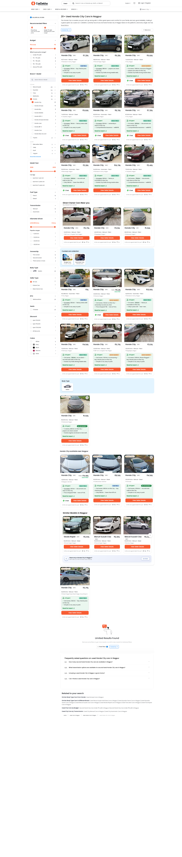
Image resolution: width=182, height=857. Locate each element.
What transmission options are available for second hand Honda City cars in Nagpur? (95, 667)
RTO (31, 296)
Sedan (40, 271)
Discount (33, 316)
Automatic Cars (79, 262)
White (37, 341)
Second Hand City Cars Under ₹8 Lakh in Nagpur (124, 708)
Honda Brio (38, 109)
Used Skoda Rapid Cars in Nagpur (110, 702)
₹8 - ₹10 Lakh (37, 64)
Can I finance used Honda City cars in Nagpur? (82, 679)
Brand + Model (35, 74)
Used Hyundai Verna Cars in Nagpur (129, 700)
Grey (37, 344)
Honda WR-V (38, 116)
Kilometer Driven (36, 219)
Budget (33, 40)
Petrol (34, 195)
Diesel (35, 198)
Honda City (38, 102)
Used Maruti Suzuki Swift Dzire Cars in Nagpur (103, 700)
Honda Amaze (39, 105)
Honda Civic (38, 130)
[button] (75, 71)
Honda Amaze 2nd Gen (41, 119)
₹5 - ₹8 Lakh (36, 61)
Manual (35, 208)
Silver (37, 353)
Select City (145, 9)
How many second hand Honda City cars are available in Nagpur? (89, 662)
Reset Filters (103, 646)
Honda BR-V (38, 126)
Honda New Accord (40, 134)
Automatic (36, 211)
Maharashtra (37, 299)
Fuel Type (33, 192)
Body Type (34, 268)
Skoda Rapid (71, 537)
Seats (32, 306)
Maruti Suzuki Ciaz (102, 538)
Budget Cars (67, 262)
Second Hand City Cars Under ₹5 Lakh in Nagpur (94, 708)
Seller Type (34, 278)
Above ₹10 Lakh (37, 67)
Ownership (34, 251)
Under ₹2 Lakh (37, 55)
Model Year (34, 163)
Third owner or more (39, 261)
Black (37, 347)
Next (88, 44)
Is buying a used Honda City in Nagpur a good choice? (85, 673)
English (127, 3)
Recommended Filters (38, 23)
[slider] (31, 49)
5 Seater (35, 309)
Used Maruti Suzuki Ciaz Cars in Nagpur (88, 702)
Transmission (35, 205)
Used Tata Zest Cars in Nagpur (131, 702)
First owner (36, 254)
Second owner (37, 258)
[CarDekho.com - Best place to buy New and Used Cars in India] (39, 3)
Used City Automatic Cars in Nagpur (116, 711)
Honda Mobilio (39, 112)
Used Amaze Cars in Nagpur (95, 697)
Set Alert (145, 558)
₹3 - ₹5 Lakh (36, 58)
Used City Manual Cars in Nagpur (94, 711)
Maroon (38, 350)
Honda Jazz (38, 123)
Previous (61, 44)
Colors (32, 338)
